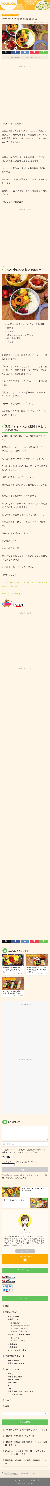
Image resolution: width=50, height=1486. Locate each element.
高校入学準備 (13, 1360)
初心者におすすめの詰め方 (20, 1326)
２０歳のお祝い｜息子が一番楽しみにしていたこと (26, 1430)
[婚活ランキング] (25, 1277)
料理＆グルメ (11, 1312)
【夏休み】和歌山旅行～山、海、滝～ (20, 1436)
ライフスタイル (12, 1369)
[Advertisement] (25, 93)
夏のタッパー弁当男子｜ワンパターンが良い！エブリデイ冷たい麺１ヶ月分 (26, 1452)
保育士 (8, 1406)
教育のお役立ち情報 (16, 1363)
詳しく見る (25, 1251)
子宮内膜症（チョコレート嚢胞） (21, 1391)
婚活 (7, 1306)
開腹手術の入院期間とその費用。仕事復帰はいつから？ (26, 1461)
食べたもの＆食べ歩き (17, 1350)
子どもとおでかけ (15, 1377)
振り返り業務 (13, 1379)
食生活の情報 (13, 1316)
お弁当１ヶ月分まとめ (19, 1331)
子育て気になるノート (15, 1356)
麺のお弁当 (15, 1338)
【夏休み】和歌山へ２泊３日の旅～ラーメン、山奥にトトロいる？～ (26, 1443)
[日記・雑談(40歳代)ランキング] (25, 1281)
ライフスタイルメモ (16, 1394)
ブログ (8, 1400)
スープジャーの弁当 (18, 1341)
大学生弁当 (12, 1344)
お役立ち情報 (16, 1323)
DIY (9, 1388)
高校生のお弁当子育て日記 (10, 14)
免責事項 (34, 1480)
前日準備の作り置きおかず (20, 1328)
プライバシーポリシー (20, 1480)
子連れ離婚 (12, 1382)
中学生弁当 (12, 1347)
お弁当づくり (13, 1319)
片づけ (10, 1385)
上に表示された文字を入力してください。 (20, 1162)
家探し (10, 1374)
